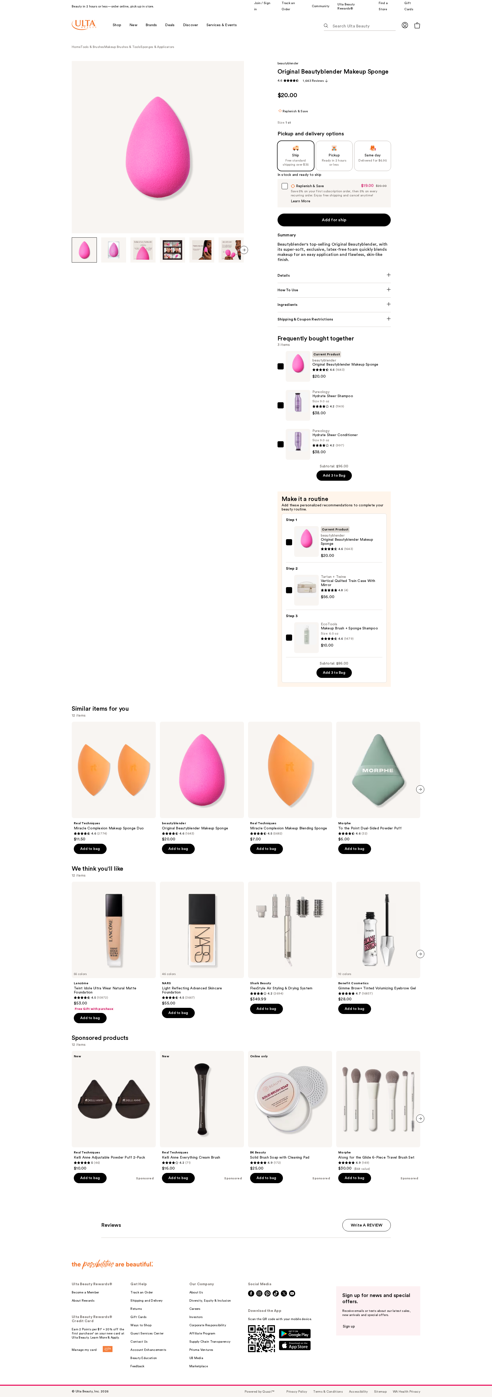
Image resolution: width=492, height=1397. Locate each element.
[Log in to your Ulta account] (405, 25)
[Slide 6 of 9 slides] (231, 250)
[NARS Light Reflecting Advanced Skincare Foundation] (202, 944)
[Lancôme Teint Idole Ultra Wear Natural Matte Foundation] (114, 946)
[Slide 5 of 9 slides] (201, 250)
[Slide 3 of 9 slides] (143, 250)
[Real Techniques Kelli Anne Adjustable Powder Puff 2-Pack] (114, 1111)
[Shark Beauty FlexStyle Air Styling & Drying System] (290, 942)
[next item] (244, 250)
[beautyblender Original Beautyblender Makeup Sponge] (202, 782)
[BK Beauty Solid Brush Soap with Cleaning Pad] (290, 1111)
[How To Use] (334, 290)
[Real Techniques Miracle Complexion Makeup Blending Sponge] (290, 782)
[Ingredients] (334, 305)
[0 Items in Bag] (417, 25)
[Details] (334, 275)
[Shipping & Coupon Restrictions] (334, 319)
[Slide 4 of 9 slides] (172, 250)
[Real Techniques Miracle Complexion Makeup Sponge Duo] (114, 782)
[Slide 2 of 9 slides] (113, 250)
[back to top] (476, 1381)
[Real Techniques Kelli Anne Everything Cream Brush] (202, 1111)
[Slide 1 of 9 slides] (84, 250)
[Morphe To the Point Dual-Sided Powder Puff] (378, 782)
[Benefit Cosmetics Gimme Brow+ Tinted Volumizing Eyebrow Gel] (378, 942)
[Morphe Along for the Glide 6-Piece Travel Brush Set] (378, 1111)
